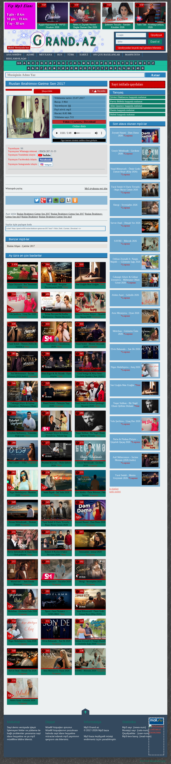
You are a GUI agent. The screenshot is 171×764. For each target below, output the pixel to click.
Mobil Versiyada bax (18, 47)
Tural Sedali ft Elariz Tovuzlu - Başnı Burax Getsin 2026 (56, 525)
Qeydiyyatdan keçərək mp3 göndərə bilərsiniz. (140, 48)
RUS (59, 54)
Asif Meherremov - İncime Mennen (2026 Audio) (125, 460)
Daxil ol (154, 41)
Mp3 (58, 41)
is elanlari (114, 489)
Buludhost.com (158, 760)
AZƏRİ (30, 54)
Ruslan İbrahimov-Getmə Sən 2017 (67, 214)
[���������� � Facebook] (49, 200)
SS (69, 105)
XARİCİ (83, 54)
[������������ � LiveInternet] (68, 200)
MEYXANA (45, 54)
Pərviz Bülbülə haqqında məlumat (126, 101)
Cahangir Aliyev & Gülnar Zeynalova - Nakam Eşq (56, 436)
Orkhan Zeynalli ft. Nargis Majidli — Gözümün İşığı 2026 (125, 262)
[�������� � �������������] (75, 200)
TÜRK (70, 54)
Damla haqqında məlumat (122, 110)
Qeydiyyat (156, 35)
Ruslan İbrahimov (29, 216)
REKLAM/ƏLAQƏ (16, 58)
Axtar (155, 75)
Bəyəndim (98, 91)
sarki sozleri (115, 491)
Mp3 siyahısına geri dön (96, 188)
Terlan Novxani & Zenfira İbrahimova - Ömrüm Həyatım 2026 (56, 317)
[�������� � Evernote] (56, 200)
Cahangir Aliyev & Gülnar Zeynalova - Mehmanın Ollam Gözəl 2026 (22, 406)
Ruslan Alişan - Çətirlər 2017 (21, 246)
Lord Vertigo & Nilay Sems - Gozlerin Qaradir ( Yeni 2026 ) (90, 376)
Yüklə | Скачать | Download (79, 121)
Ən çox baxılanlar (106, 54)
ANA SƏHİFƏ (13, 54)
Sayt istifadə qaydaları (127, 84)
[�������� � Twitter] (37, 200)
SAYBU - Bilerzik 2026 (90, 670)
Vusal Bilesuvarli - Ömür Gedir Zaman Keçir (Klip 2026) (90, 614)
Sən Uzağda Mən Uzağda (90, 284)
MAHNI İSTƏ (132, 54)
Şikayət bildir (47, 91)
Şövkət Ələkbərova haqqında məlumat (128, 97)
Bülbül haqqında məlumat (122, 114)
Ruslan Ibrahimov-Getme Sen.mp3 (55, 216)
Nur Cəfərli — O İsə (22, 462)
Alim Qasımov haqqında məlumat (126, 106)
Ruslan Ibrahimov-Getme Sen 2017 (33, 214)
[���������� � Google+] (43, 200)
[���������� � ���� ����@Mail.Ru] (62, 200)
